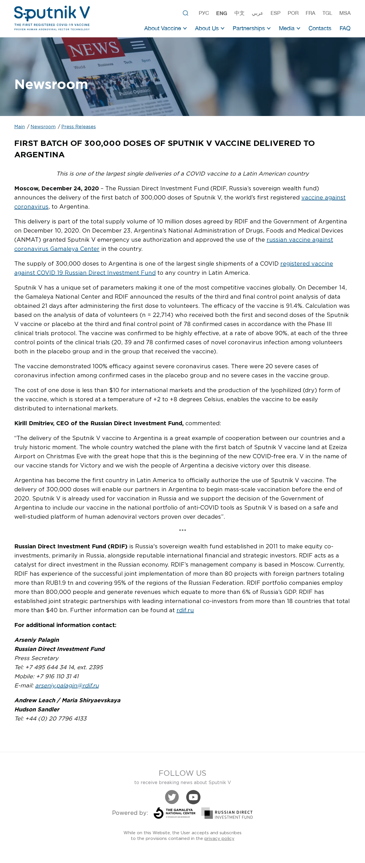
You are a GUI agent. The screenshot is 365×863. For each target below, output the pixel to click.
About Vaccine (162, 28)
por (293, 13)
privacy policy (219, 838)
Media (287, 28)
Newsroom (43, 127)
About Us (207, 28)
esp (276, 13)
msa (345, 13)
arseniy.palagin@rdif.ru (67, 685)
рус (204, 13)
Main (19, 127)
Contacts (320, 28)
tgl (327, 13)
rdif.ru (185, 610)
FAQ (345, 28)
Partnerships (249, 28)
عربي (257, 13)
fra (310, 13)
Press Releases (78, 127)
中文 (239, 13)
